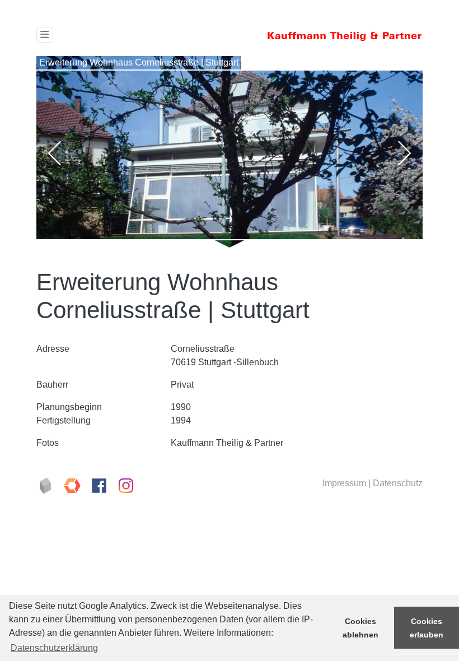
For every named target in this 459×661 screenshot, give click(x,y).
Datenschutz (398, 483)
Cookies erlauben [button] (426, 628)
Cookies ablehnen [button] (360, 628)
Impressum (344, 483)
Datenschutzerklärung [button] (54, 648)
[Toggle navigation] (44, 35)
